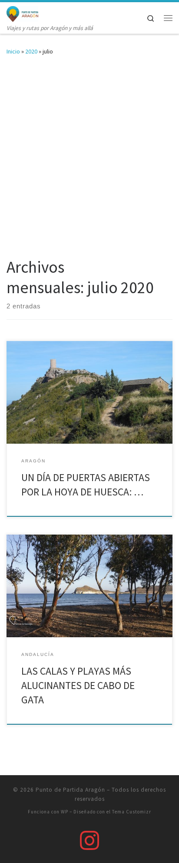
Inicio (13, 51)
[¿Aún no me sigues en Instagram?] (89, 840)
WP (64, 812)
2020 (31, 51)
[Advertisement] (89, 163)
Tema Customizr (131, 812)
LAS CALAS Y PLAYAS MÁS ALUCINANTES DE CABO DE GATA (78, 685)
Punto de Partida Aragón (70, 789)
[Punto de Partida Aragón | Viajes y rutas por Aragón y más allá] (22, 13)
